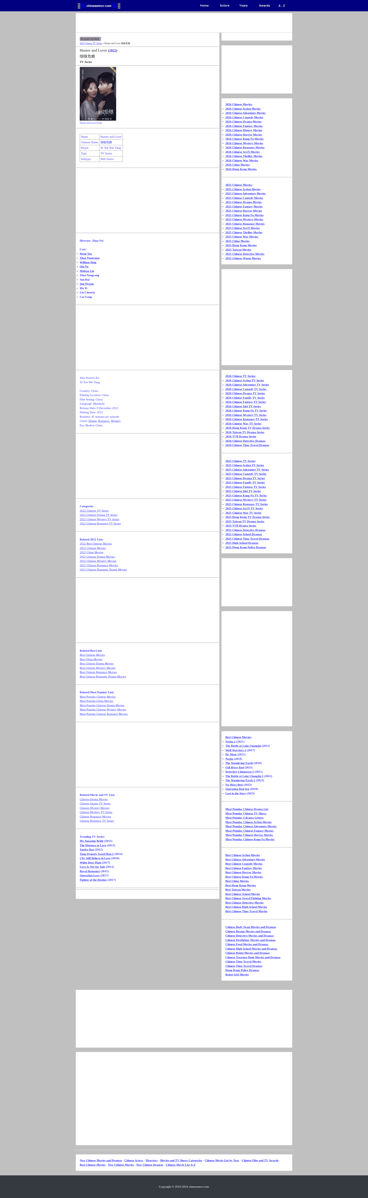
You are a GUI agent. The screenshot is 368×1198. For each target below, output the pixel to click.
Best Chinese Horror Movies (243, 872)
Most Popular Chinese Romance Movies (104, 714)
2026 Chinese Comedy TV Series (245, 389)
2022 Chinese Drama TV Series (98, 514)
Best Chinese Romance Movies (98, 672)
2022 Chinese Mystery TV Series (99, 519)
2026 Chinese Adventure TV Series (247, 384)
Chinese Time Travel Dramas (243, 965)
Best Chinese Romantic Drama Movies (103, 676)
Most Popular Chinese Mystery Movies (103, 709)
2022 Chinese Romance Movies (99, 565)
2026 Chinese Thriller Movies (243, 156)
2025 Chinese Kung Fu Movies (244, 215)
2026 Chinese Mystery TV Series (245, 415)
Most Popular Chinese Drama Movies (102, 705)
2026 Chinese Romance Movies (244, 147)
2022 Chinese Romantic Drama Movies (103, 569)
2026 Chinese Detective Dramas (245, 440)
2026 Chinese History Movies (243, 130)
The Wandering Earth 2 (240, 780)
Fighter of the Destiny (93, 879)
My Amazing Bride (92, 840)
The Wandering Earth (239, 763)
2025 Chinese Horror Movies (243, 210)
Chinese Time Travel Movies (243, 961)
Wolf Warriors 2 (235, 750)
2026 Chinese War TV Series (243, 423)
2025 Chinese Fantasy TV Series (245, 486)
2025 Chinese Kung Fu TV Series (246, 495)
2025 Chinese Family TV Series (245, 482)
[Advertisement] (169, 22)
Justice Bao (87, 849)
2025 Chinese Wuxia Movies (243, 258)
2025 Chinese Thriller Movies (243, 232)
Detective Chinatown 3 (239, 771)
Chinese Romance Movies (95, 816)
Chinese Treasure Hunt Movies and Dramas (252, 957)
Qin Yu (84, 266)
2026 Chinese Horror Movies (243, 134)
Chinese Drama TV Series (95, 803)
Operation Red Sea (237, 788)
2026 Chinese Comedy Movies (244, 117)
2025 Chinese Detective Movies (244, 253)
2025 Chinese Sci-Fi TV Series (244, 508)
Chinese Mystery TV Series (96, 812)
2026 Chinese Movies (238, 104)
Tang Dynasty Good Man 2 (97, 853)
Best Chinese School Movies (242, 894)
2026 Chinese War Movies (241, 160)
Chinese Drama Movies (94, 799)
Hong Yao (86, 253)
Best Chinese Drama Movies (97, 663)
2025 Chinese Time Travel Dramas (247, 538)
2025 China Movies (237, 241)
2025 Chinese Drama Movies (243, 202)
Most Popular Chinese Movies (98, 696)
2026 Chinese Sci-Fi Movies (242, 151)
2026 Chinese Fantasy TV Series (245, 401)
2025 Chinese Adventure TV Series (247, 469)
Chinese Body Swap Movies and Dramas (250, 927)
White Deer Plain (90, 862)
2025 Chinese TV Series (240, 461)
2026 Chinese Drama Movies (243, 121)
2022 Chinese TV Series (91, 43)
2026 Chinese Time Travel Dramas (247, 445)
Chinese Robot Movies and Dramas (247, 952)
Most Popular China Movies (96, 700)
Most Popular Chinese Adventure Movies (251, 826)
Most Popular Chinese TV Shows (245, 813)
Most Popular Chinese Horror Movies (249, 835)
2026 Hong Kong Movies (241, 169)
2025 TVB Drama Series (240, 525)
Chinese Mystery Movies (94, 807)
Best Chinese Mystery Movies (97, 667)
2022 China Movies (91, 552)
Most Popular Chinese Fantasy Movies (249, 830)
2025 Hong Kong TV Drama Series (247, 517)
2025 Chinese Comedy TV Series (245, 473)
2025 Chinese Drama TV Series (245, 478)
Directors (152, 1160)
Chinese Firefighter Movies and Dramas (250, 940)
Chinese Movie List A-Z (181, 1164)
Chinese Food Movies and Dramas (246, 944)
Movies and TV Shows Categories (181, 1160)
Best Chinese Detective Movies (244, 902)
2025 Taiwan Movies (238, 249)
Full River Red (234, 767)
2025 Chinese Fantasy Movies (244, 206)
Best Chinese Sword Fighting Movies (248, 898)
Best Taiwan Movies (238, 889)
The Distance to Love (93, 845)
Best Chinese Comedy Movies (243, 863)
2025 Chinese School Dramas (243, 534)
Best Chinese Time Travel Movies (246, 911)
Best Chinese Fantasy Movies (243, 868)
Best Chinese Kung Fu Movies (244, 876)
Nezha (229, 758)
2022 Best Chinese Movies (96, 543)
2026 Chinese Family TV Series (245, 397)
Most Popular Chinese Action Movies (248, 822)
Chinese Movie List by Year (222, 1160)
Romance (103, 420)
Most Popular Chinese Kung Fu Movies (249, 839)
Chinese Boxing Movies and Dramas (248, 931)
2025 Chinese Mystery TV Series (245, 499)
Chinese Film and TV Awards (260, 1160)
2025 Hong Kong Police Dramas (245, 547)
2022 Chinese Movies (93, 548)
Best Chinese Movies (92, 654)
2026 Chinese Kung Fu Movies (244, 138)
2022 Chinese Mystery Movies (98, 560)
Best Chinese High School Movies (246, 906)
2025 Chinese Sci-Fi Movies (242, 228)
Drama (93, 420)
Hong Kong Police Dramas (242, 970)
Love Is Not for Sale (92, 866)
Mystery (116, 420)
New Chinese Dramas (149, 1164)
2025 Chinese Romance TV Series (246, 504)
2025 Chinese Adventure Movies (245, 193)
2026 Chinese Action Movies (243, 108)
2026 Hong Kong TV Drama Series (247, 427)
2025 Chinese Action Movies (243, 189)
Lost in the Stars (235, 793)
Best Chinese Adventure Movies (245, 859)
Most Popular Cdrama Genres (244, 817)
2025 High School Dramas (241, 542)
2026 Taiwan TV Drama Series (244, 432)
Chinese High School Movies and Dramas (251, 948)
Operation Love (90, 875)
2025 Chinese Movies (238, 184)
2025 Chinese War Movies (241, 236)
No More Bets (234, 784)
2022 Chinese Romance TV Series (100, 523)
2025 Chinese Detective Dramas (245, 530)
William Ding (88, 262)
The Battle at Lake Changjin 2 (244, 776)
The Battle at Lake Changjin (243, 745)
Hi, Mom (231, 754)
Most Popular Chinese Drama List (246, 809)
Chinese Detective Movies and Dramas (249, 935)
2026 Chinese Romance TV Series (246, 419)
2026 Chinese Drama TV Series (245, 393)
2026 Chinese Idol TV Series (243, 406)
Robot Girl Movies (237, 974)
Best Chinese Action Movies (242, 855)
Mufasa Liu (87, 271)
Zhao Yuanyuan (89, 257)
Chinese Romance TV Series (97, 820)
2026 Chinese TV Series (240, 376)
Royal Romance (90, 871)
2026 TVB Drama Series (240, 436)
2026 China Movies (237, 164)
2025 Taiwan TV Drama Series (244, 521)
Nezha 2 (230, 741)
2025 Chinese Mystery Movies (244, 219)
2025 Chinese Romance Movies (244, 223)
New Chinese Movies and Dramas (101, 1160)
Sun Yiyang (87, 283)
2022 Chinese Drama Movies (97, 556)
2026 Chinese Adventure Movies (245, 112)
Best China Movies (91, 659)
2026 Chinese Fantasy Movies (244, 126)
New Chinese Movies (121, 1164)
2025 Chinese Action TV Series (244, 465)
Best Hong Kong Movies (240, 885)
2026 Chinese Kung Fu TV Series (246, 410)
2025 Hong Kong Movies (241, 245)
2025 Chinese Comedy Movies (244, 197)
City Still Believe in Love (95, 858)
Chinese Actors (133, 1160)
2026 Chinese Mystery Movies (244, 143)
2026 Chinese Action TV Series (244, 380)
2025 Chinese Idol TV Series (243, 491)
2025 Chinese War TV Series (243, 512)
